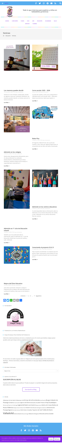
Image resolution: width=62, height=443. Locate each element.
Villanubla (42, 413)
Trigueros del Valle (37, 410)
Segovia (10, 410)
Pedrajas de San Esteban (18, 407)
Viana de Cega (25, 413)
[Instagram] (44, 3)
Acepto (51, 439)
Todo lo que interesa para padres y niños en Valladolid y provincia (40, 11)
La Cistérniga (14, 405)
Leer (33, 21)
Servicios (27, 23)
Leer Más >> (7, 102)
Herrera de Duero (7, 405)
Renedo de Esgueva (37, 407)
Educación (39, 21)
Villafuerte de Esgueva (33, 413)
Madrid (33, 405)
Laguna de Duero (22, 405)
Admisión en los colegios (12, 152)
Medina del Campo (47, 405)
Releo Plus (35, 138)
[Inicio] (3, 35)
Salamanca (44, 407)
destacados (33, 402)
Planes (22, 21)
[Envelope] (51, 3)
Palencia (10, 407)
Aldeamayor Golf (20, 400)
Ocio (28, 21)
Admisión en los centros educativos (44, 207)
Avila (41, 400)
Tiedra (25, 410)
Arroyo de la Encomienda (32, 400)
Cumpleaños (15, 21)
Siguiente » (39, 296)
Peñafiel (27, 407)
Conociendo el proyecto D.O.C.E (43, 247)
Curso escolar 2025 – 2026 (41, 90)
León (29, 405)
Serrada (14, 410)
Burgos (48, 400)
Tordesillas (29, 410)
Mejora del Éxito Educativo (13, 283)
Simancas (18, 410)
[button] (60, 3)
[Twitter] (40, 3)
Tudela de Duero (47, 410)
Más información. (22, 440)
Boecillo (44, 400)
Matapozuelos (38, 405)
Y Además (34, 23)
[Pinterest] (48, 3)
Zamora (47, 413)
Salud (55, 21)
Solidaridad (48, 21)
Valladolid (8, 413)
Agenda (7, 21)
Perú (24, 407)
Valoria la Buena (18, 413)
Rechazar (57, 439)
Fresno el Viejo (45, 402)
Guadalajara (52, 402)
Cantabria (11, 402)
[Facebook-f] (36, 3)
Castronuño (16, 402)
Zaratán (51, 413)
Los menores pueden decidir (14, 90)
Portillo (31, 407)
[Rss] (55, 3)
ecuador (38, 402)
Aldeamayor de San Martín (9, 400)
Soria (22, 410)
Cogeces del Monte (25, 402)
